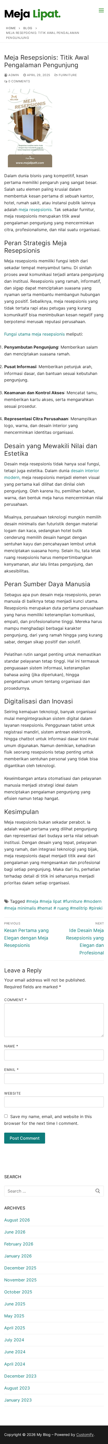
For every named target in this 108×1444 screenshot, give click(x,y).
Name (11, 1046)
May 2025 (14, 1315)
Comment (15, 1000)
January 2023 (18, 1400)
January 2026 (18, 1255)
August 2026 (17, 1220)
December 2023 (20, 1376)
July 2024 (14, 1339)
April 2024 (14, 1364)
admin (13, 75)
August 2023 (17, 1388)
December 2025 (20, 1267)
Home (11, 28)
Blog (28, 28)
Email (11, 1069)
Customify (85, 1434)
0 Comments (19, 81)
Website (12, 1093)
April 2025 (14, 1327)
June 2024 (14, 1351)
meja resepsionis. (36, 209)
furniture (67, 75)
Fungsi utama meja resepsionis (34, 334)
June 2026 (14, 1232)
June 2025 (14, 1303)
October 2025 (18, 1291)
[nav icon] (101, 10)
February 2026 (18, 1243)
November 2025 (20, 1279)
